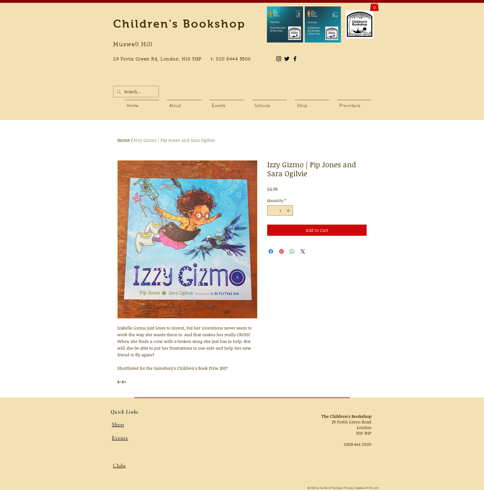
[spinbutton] (280, 210)
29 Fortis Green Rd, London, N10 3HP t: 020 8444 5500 (185, 59)
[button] (374, 5)
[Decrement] (271, 210)
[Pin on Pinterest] (281, 251)
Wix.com (374, 488)
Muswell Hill (133, 45)
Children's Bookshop (179, 24)
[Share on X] (302, 251)
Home (123, 140)
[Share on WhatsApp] (292, 251)
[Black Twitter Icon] (286, 58)
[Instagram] (278, 58)
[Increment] (288, 210)
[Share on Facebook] (270, 251)
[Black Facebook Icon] (295, 58)
